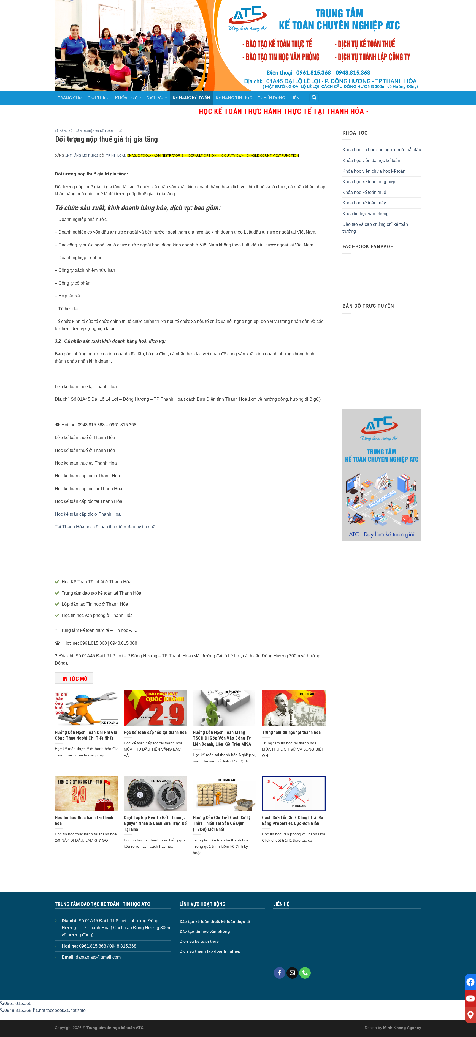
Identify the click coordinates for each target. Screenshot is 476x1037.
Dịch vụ (155, 97)
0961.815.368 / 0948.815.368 (107, 946)
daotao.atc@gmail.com (98, 957)
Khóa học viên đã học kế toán (371, 160)
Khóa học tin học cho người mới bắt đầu (381, 149)
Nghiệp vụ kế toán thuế (103, 131)
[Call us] (305, 973)
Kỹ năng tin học (234, 97)
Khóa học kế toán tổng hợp (368, 181)
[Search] (314, 97)
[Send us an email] (292, 973)
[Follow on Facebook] (279, 973)
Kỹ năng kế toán (191, 97)
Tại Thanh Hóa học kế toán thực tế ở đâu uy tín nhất (105, 527)
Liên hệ (298, 97)
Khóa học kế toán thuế (364, 192)
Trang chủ (70, 97)
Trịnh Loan (116, 155)
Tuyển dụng (271, 97)
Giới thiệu (98, 97)
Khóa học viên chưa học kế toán (373, 171)
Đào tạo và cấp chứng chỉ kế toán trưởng (375, 228)
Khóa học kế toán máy (364, 203)
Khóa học (126, 97)
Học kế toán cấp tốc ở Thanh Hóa (88, 514)
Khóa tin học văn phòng (365, 213)
